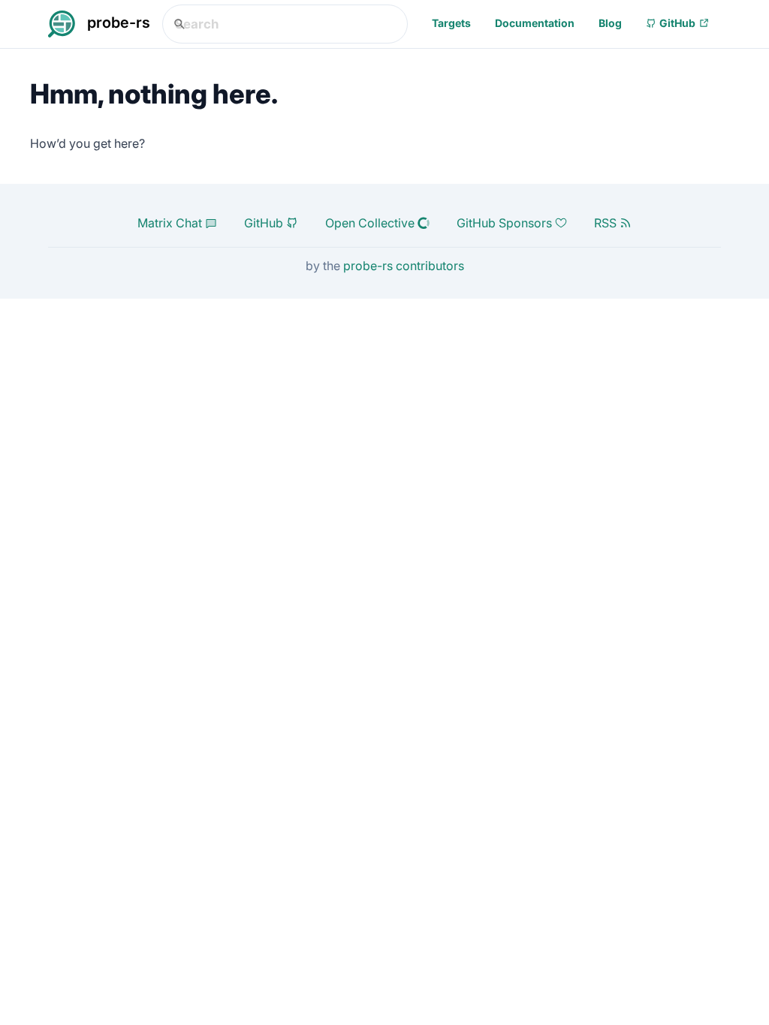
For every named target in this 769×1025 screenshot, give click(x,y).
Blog (610, 23)
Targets (451, 23)
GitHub (677, 23)
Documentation (534, 23)
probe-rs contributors (403, 265)
